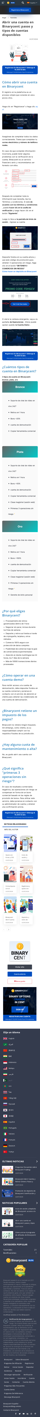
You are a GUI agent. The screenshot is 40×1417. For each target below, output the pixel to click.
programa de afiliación (13, 1363)
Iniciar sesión (18, 1367)
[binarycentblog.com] (10, 3)
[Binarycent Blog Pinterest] (34, 1414)
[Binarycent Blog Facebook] (15, 1414)
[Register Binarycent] (19, 1000)
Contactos (16, 1382)
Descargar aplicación (12, 1375)
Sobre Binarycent (22, 1359)
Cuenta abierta (20, 974)
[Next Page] (8, 929)
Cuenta (32, 1378)
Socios (6, 1382)
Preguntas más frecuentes (14, 1386)
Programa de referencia (13, 1393)
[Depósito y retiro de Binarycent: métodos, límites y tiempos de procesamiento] (26, 905)
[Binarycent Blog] (20, 1262)
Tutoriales (13, 18)
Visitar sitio (19, 967)
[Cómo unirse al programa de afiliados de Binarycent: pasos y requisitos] (7, 1235)
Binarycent (8, 1359)
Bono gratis (20, 981)
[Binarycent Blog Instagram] (30, 1414)
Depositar (30, 1367)
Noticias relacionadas (15, 824)
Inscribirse (22, 1378)
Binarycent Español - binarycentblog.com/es (12, 1405)
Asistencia (8, 1371)
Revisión (18, 1371)
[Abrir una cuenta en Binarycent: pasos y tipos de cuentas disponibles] (7, 1223)
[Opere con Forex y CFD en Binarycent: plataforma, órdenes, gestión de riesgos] (10, 843)
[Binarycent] (20, 960)
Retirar (6, 1367)
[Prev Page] (4, 929)
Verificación (28, 1375)
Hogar (4, 18)
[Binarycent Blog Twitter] (19, 1414)
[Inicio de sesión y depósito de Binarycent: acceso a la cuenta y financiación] (26, 843)
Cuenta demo (9, 1390)
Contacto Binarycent (11, 1410)
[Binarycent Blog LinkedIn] (26, 1414)
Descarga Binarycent (12, 1397)
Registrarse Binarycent (20, 10)
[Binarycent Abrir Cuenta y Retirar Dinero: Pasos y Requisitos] (10, 905)
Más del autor (11, 829)
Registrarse (29, 1363)
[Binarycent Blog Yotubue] (22, 1414)
